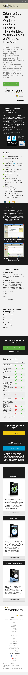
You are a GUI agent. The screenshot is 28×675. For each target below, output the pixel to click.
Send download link (10, 84)
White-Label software (14, 651)
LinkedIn (14, 660)
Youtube (15, 658)
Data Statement (14, 663)
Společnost (14, 634)
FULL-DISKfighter (14, 625)
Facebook (15, 656)
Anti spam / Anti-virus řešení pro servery (14, 619)
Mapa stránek (15, 665)
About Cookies (6, 663)
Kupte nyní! (5, 666)
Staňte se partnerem (14, 647)
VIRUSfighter (14, 628)
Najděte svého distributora (14, 648)
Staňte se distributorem (14, 645)
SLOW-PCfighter (14, 624)
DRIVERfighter (14, 626)
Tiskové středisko (14, 637)
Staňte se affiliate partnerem (14, 650)
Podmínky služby (6, 665)
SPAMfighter (14, 622)
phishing (14, 163)
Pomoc (14, 638)
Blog (14, 639)
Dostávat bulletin (14, 641)
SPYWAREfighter (14, 629)
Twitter (14, 657)
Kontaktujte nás (14, 635)
